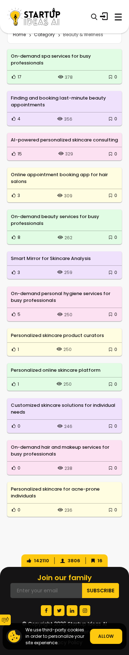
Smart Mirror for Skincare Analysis (51, 258)
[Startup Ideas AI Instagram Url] (85, 610)
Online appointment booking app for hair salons (59, 178)
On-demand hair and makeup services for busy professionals (60, 451)
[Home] (34, 16)
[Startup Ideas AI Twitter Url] (59, 610)
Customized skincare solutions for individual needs (63, 409)
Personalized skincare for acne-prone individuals (55, 493)
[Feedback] (5, 620)
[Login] (104, 16)
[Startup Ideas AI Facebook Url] (46, 610)
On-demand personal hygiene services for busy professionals (60, 297)
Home (19, 35)
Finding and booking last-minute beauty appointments (58, 102)
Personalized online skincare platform (55, 370)
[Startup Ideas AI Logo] (123, 611)
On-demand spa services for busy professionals (51, 60)
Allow (106, 636)
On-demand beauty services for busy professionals (55, 220)
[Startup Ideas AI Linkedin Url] (72, 610)
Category (44, 35)
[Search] (94, 16)
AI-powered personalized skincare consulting (64, 139)
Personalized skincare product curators (57, 335)
